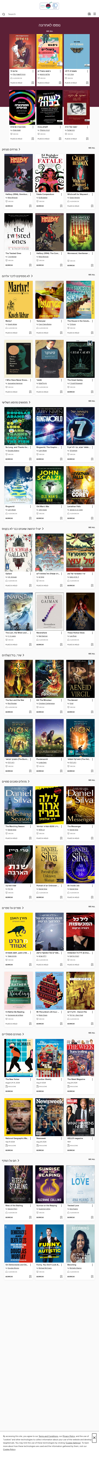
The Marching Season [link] (15, 826)
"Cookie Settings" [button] (73, 1443)
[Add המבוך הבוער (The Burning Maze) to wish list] (30, 771)
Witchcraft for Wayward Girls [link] (79, 194)
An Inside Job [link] (73, 886)
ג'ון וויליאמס (43, 383)
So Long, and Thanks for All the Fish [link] (17, 447)
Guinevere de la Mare (15, 1015)
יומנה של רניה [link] (71, 127)
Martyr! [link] (9, 321)
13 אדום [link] (13, 71)
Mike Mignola (13, 198)
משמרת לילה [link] (71, 71)
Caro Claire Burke (45, 324)
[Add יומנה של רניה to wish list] (87, 139)
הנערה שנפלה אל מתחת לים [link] (48, 574)
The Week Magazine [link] (76, 1079)
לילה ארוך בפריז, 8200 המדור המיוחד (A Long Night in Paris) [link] (48, 826)
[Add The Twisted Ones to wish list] (30, 265)
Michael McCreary (45, 1268)
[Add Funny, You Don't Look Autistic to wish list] (61, 1277)
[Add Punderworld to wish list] (61, 771)
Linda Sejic (43, 763)
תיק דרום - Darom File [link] (77, 1012)
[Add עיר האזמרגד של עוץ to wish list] (92, 585)
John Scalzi (43, 510)
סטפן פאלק (17, 130)
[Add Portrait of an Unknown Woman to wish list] (61, 897)
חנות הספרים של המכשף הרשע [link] (48, 953)
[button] (33, 71)
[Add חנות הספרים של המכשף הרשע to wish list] (61, 965)
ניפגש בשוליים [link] (44, 71)
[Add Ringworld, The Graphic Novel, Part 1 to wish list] (61, 459)
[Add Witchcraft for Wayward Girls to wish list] (92, 206)
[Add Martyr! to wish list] (30, 333)
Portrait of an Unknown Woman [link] (48, 886)
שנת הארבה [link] (11, 886)
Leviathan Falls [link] (74, 506)
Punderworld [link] (42, 759)
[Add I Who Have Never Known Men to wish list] (30, 392)
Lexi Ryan (73, 636)
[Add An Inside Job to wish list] (92, 897)
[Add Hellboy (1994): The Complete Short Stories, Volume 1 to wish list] (61, 265)
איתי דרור (70, 74)
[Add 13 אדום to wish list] (32, 83)
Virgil (71, 703)
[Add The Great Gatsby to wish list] (92, 392)
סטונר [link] (39, 380)
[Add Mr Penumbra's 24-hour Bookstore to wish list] (61, 1024)
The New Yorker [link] (12, 1079)
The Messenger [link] (74, 826)
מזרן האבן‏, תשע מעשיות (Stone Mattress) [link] (17, 953)
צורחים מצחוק (10, 149)
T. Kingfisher (12, 257)
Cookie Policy (9, 1449)
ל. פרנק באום (74, 577)
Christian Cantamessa (47, 703)
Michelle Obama (75, 1268)
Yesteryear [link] (41, 321)
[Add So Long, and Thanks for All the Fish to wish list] (30, 459)
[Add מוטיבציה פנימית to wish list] (32, 139)
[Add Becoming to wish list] (92, 1277)
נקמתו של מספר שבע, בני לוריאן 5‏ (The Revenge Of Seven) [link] (79, 447)
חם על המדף (9, 1161)
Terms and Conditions (48, 1436)
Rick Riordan (12, 703)
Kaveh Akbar (12, 324)
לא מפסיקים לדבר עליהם (16, 276)
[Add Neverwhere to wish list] (61, 645)
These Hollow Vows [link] (76, 633)
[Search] (3, 14)
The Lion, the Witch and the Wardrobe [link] (17, 633)
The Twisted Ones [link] (13, 253)
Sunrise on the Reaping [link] (46, 1206)
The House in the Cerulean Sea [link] (79, 321)
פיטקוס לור (73, 451)
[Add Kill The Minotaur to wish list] (61, 712)
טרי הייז (10, 889)
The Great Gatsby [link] (75, 380)
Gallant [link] (9, 574)
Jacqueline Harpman (15, 383)
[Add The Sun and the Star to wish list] (30, 712)
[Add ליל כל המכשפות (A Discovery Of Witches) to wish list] (92, 965)
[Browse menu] (94, 14)
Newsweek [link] (41, 1138)
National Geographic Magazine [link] (17, 1138)
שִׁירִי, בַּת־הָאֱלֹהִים (12, 655)
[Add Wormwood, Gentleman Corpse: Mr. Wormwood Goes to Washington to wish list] (92, 265)
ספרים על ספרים (12, 908)
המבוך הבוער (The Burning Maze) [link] (17, 759)
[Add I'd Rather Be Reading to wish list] (30, 1024)
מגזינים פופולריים (12, 1034)
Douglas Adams (13, 451)
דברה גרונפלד (45, 130)
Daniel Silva (12, 830)
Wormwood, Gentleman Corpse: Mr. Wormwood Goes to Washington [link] (79, 253)
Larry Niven (43, 451)
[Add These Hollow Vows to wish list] (92, 645)
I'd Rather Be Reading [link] (15, 1012)
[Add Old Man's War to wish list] (61, 518)
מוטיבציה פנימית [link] (18, 127)
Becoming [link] (71, 1265)
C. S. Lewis (12, 636)
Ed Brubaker (43, 198)
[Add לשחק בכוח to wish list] (60, 139)
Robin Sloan (43, 1015)
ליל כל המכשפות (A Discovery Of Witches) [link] (79, 953)
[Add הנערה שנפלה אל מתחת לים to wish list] (61, 585)
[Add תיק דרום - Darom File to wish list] (92, 1024)
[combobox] (44, 14)
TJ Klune (73, 324)
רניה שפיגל (71, 130)
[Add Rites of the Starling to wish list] (30, 1217)
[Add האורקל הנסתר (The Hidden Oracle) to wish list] (92, 771)
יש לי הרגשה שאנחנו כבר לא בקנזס (22, 529)
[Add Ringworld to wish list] (30, 518)
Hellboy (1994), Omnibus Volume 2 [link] (17, 194)
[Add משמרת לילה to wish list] (87, 83)
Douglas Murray (13, 1268)
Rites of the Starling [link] (14, 1206)
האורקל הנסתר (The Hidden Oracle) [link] (79, 759)
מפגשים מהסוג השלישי (15, 402)
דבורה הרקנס (74, 956)
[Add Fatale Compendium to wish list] (61, 206)
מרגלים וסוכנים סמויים (14, 781)
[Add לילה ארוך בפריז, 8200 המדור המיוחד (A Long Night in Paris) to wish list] (61, 838)
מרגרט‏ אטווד (12, 956)
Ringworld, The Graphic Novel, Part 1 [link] (48, 447)
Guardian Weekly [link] (43, 1079)
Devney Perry (12, 1209)
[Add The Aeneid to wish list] (92, 712)
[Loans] (89, 14)
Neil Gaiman (43, 636)
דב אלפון (42, 830)
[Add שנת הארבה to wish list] (30, 897)
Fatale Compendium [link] (45, 194)
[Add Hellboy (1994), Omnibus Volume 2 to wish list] (30, 206)
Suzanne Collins (44, 1209)
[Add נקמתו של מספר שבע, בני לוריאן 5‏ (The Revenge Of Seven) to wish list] (92, 459)
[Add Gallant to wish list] (30, 585)
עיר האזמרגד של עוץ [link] (76, 574)
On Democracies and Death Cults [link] (17, 1265)
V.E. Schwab (12, 577)
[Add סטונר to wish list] (61, 392)
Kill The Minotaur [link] (44, 700)
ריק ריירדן (11, 763)
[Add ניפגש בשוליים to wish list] (60, 83)
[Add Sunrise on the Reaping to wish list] (61, 1217)
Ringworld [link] (10, 506)
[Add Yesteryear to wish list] (61, 333)
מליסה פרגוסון (45, 74)
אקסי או (41, 577)
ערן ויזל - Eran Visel (76, 1015)
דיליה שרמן (42, 956)
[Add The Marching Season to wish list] (30, 838)
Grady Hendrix (75, 198)
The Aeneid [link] (72, 700)
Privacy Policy (69, 1436)
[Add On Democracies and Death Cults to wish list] (30, 1277)
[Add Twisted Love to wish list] (92, 1217)
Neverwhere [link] (41, 633)
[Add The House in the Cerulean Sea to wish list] (92, 333)
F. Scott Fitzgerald (76, 383)
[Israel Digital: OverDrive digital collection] (49, 5)
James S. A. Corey (76, 510)
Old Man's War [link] (42, 506)
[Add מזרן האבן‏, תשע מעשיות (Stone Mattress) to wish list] (30, 965)
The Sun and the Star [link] (15, 700)
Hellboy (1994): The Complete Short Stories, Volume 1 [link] (48, 253)
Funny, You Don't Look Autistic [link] (48, 1265)
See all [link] (49, 31)
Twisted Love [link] (73, 1206)
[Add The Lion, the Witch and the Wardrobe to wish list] (30, 645)
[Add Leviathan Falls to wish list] (92, 518)
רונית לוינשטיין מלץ (19, 74)
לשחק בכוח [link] (43, 127)
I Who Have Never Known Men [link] (17, 380)
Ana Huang (74, 1209)
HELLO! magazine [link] (75, 1138)
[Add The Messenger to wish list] (92, 838)
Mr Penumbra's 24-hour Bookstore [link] (48, 1012)
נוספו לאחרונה (49, 25)
